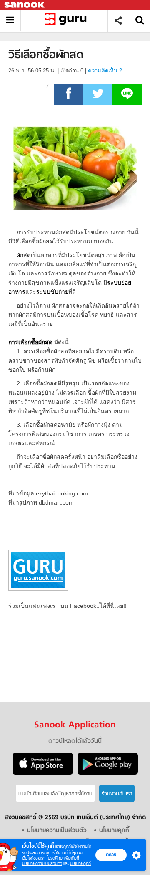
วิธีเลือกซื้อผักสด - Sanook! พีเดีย (67, 20)
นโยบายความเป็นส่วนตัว (42, 863)
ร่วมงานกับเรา (117, 794)
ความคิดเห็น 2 (105, 71)
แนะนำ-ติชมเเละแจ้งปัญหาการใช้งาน (55, 794)
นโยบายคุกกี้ (80, 863)
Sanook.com (25, 5)
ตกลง (111, 854)
